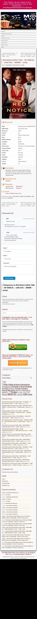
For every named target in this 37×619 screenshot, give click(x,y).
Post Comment (9, 278)
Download (8, 181)
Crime (25, 196)
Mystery (11, 390)
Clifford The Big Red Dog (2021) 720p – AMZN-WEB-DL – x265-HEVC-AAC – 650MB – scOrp (28, 55)
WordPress (28, 554)
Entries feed (5, 481)
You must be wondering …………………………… (17, 505)
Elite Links (5, 45)
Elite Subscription (7, 33)
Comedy (21, 196)
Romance (26, 391)
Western (20, 395)
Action (17, 196)
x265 (30, 394)
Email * (5, 255)
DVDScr (12, 389)
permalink (10, 198)
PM (2, 47)
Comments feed (6, 483)
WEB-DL (29, 196)
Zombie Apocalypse (20, 554)
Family (18, 389)
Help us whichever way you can (13, 193)
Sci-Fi (4, 392)
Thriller (13, 392)
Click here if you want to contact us (10, 472)
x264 (33, 196)
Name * (5, 248)
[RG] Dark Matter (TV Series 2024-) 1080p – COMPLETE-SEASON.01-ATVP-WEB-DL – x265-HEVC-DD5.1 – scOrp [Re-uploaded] (16, 412)
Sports (8, 393)
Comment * (6, 263)
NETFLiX (18, 391)
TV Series (8, 494)
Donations (5, 40)
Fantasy (24, 389)
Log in (3, 479)
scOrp (22, 65)
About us (4, 42)
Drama (28, 386)
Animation (6, 387)
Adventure (25, 384)
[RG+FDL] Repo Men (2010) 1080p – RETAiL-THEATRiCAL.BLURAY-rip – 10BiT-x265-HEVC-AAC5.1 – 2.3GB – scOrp (17, 430)
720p (14, 196)
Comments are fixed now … (12, 492)
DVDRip (5, 389)
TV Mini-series (22, 393)
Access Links (6, 38)
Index (3, 36)
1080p (10, 385)
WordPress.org (5, 485)
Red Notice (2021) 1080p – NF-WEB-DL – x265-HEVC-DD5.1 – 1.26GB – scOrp (9, 55)
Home (3, 31)
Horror (5, 390)
